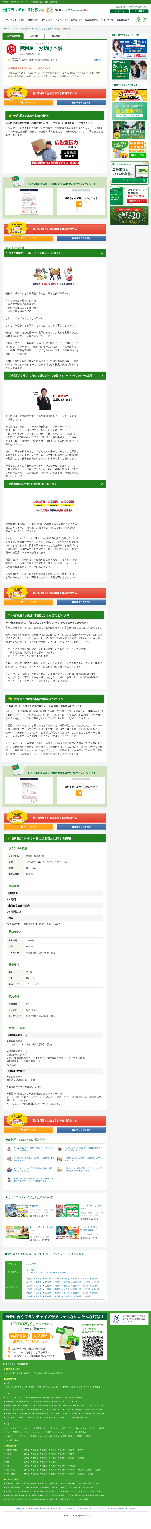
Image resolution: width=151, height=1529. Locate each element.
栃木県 (29, 1282)
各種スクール (77, 1398)
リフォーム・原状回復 (61, 1414)
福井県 (39, 1286)
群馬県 (39, 1282)
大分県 (57, 1296)
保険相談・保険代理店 (39, 1414)
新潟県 (87, 1282)
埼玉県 (48, 1282)
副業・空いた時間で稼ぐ (49, 1483)
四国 (7, 1470)
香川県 (67, 1293)
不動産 (8, 1410)
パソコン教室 (18, 1417)
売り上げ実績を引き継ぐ (45, 1491)
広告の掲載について (86, 1509)
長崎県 (39, 1296)
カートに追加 (30, 102)
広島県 (39, 1293)
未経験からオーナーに (68, 1491)
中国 (13, 1470)
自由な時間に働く (13, 1483)
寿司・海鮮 (67, 1436)
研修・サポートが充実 (14, 1499)
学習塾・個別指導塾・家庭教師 (37, 1398)
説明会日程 (55, 36)
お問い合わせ (118, 1509)
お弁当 (101, 1428)
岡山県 (29, 1293)
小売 (7, 1383)
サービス (30, 1270)
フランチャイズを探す (14, 20)
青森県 (39, 1278)
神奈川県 (77, 1282)
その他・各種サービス (59, 1272)
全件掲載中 (72, 10)
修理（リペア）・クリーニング (66, 1402)
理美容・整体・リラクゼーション (19, 1406)
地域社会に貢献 (58, 1495)
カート (145, 22)
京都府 (39, 1289)
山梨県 (48, 1286)
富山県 (97, 1282)
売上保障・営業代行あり (89, 1483)
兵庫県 (57, 1289)
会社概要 (34, 1509)
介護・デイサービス (42, 1402)
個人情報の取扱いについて (52, 1509)
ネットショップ (55, 1410)
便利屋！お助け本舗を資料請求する (57, 93)
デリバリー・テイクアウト (16, 1436)
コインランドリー (96, 1406)
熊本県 (48, 1296)
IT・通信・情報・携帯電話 (46, 1406)
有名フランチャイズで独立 (91, 1491)
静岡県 (76, 1286)
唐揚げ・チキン (37, 1436)
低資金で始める (31, 1487)
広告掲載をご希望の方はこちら (131, 6)
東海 (7, 1462)
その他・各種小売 (93, 1387)
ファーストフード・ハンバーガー (19, 1428)
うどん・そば (66, 1428)
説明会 (76, 20)
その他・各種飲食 (79, 1432)
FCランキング (107, 20)
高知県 (86, 1293)
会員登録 (140, 11)
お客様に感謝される (96, 1495)
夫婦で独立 (44, 1495)
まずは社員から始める (36, 1499)
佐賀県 (29, 1296)
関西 (7, 1466)
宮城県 (57, 1278)
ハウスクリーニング (40, 1272)
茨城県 (95, 1278)
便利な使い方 (21, 1509)
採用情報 (131, 1509)
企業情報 (34, 36)
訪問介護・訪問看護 (82, 1410)
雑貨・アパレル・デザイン (48, 1387)
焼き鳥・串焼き (53, 1436)
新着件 (84, 10)
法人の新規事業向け (14, 1487)
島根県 (97, 1289)
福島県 (86, 1278)
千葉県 (57, 1282)
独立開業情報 (91, 20)
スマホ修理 (98, 1410)
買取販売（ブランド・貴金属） (18, 1402)
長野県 (57, 1286)
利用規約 (70, 1509)
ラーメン (53, 1428)
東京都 (67, 1282)
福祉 (7, 1417)
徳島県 (57, 1293)
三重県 (95, 1286)
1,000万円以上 (56, 1373)
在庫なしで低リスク (69, 1487)
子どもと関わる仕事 (76, 1495)
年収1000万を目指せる (15, 1495)
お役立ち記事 (123, 20)
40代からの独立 (69, 1483)
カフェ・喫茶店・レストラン (17, 1432)
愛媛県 (76, 1293)
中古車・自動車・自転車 (72, 1387)
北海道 (29, 1278)
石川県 (29, 1286)
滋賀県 (29, 1289)
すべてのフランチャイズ (41, 29)
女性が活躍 (53, 1499)
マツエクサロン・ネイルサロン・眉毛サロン (73, 1417)
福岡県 (95, 1293)
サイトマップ (103, 1509)
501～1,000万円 (40, 1373)
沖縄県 (87, 1296)
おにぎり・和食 (12, 1440)
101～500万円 (24, 1373)
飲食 (7, 1424)
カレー (85, 1428)
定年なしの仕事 (30, 1483)
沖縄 (13, 1474)
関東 (7, 1458)
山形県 (76, 1278)
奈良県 (67, 1289)
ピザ (93, 1428)
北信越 (8, 1454)
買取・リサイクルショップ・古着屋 (20, 1387)
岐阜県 (67, 1286)
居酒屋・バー (41, 1428)
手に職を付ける (67, 1499)
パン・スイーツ (62, 1432)
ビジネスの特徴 (13, 36)
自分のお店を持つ (88, 1487)
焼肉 (77, 1428)
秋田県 (67, 1278)
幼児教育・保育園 (61, 1398)
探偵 (75, 1414)
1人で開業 (32, 1495)
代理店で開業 (82, 1499)
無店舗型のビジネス (49, 1487)
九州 (7, 1474)
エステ (67, 1410)
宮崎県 (67, 1296)
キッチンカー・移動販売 (42, 1432)
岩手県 (48, 1278)
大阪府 (48, 1289)
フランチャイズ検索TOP (16, 1364)
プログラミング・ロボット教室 (39, 1417)
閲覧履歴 (138, 20)
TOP (5, 29)
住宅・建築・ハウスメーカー (92, 1414)
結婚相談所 (19, 1410)
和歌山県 (77, 1289)
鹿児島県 (77, 1296)
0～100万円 (31, 1264)
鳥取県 (87, 1289)
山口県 (48, 1293)
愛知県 (86, 1286)
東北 (15, 1450)
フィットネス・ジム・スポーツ (73, 1406)
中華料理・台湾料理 (83, 1436)
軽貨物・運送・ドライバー (16, 1414)
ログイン (120, 11)
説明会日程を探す (82, 102)
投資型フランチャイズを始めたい (19, 1491)
